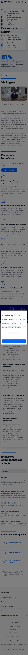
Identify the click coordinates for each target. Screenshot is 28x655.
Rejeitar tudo (14, 336)
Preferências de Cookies (14, 332)
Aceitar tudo (14, 341)
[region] (14, 327)
